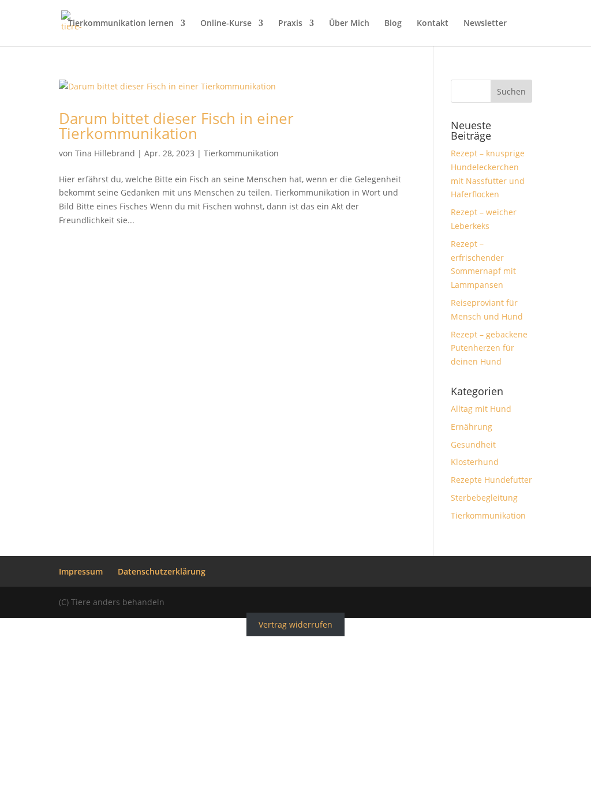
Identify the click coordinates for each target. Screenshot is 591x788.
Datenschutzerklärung (161, 571)
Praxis (290, 23)
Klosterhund (475, 461)
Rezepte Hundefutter (491, 479)
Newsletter (485, 23)
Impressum (81, 571)
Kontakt (432, 23)
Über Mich (349, 23)
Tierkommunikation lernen (121, 23)
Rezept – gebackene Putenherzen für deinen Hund (489, 348)
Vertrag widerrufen (295, 624)
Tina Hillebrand (105, 153)
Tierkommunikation (241, 153)
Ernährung (471, 426)
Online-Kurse (226, 23)
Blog (393, 23)
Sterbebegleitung (484, 497)
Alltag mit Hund (481, 408)
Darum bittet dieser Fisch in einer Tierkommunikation (176, 126)
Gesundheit (473, 444)
